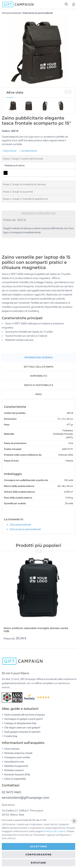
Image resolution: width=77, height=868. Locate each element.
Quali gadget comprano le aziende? (22, 731)
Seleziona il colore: (14, 165)
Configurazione (38, 854)
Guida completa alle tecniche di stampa (24, 714)
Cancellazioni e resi (14, 761)
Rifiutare (38, 862)
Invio (38, 394)
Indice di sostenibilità (38, 385)
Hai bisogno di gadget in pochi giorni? (23, 719)
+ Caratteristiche (28, 150)
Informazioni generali (38, 357)
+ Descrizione (9, 150)
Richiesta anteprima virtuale (18, 753)
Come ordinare (11, 748)
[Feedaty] (37, 697)
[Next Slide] (69, 92)
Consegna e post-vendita (17, 757)
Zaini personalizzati (11, 13)
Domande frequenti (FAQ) (17, 774)
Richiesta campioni (14, 770)
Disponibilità (38, 376)
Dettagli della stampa (38, 366)
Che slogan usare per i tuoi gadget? (22, 727)
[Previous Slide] (66, 92)
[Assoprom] (13, 697)
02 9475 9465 (11, 792)
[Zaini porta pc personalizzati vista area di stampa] (38, 51)
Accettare (38, 846)
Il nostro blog (10, 736)
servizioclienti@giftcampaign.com (25, 797)
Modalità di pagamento (16, 765)
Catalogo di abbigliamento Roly (20, 723)
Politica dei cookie (55, 831)
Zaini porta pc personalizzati (38, 13)
